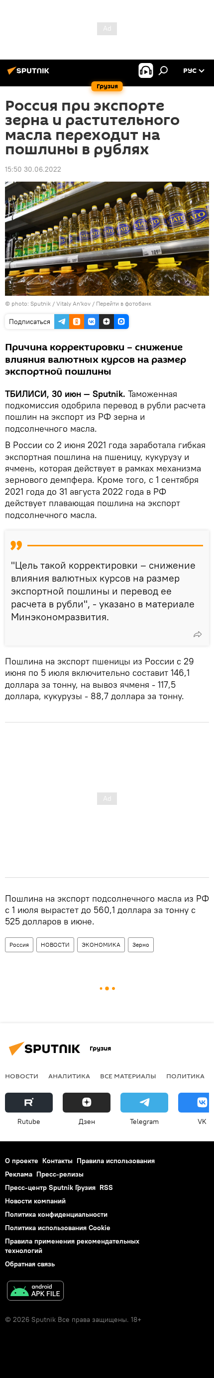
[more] (198, 634)
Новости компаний (35, 1200)
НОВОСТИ (55, 944)
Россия (19, 944)
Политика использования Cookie (57, 1227)
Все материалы (128, 1075)
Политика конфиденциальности (56, 1214)
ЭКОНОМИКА (101, 944)
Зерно (140, 944)
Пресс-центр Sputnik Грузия (50, 1187)
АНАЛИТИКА (69, 1075)
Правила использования (116, 1160)
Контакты (57, 1160)
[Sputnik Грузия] (30, 74)
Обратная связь (30, 1263)
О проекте (21, 1160)
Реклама (18, 1174)
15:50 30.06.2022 (33, 169)
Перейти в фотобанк (123, 303)
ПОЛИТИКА (185, 1075)
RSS (106, 1187)
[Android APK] (35, 1292)
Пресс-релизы (60, 1174)
